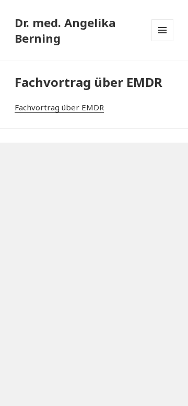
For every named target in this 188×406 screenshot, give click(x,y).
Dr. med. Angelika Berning (65, 30)
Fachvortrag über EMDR (59, 107)
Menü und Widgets (162, 30)
